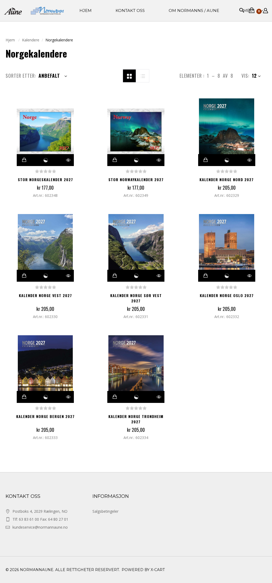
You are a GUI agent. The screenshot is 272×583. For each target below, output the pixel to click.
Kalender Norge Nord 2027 (226, 179)
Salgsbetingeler (105, 511)
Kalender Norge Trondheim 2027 (135, 419)
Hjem (11, 39)
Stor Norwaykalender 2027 (136, 179)
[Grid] (129, 75)
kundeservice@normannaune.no (40, 527)
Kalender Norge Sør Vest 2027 (136, 298)
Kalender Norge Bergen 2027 (45, 416)
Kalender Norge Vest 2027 (45, 295)
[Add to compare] (46, 160)
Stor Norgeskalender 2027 (45, 179)
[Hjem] (34, 11)
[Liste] (142, 75)
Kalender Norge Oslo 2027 (227, 295)
